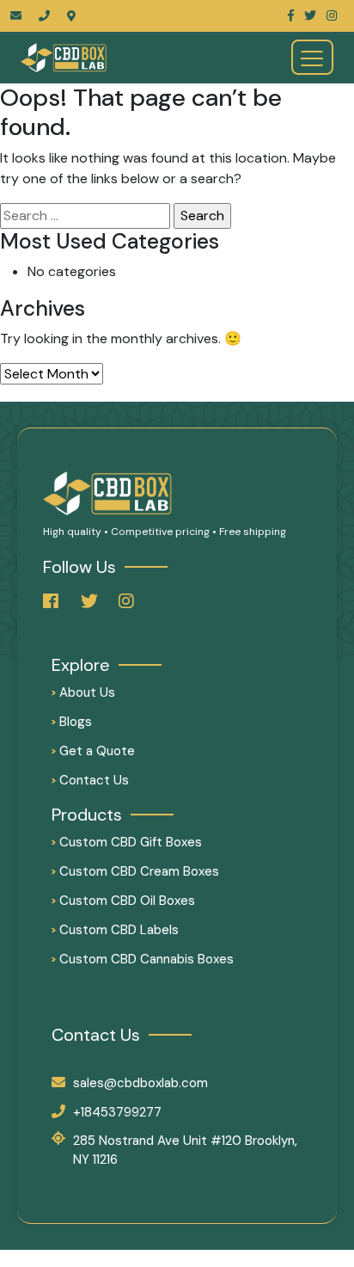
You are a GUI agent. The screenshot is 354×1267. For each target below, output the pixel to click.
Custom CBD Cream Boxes (135, 871)
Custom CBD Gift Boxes (127, 842)
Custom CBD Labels (115, 929)
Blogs (72, 721)
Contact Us (90, 780)
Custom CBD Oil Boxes (123, 900)
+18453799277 (117, 1112)
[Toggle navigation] (312, 57)
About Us (83, 692)
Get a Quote (93, 751)
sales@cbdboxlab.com (140, 1083)
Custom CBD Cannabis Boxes (143, 959)
